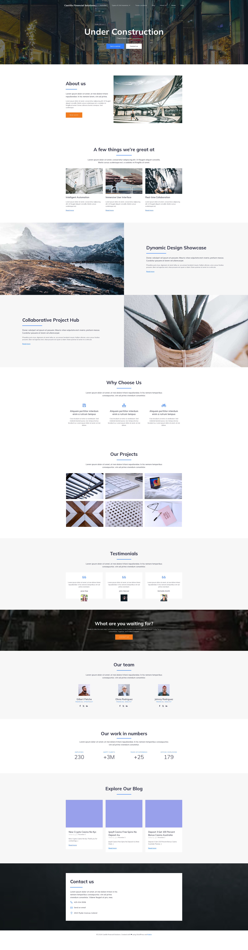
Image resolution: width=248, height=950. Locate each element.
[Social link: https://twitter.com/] (84, 706)
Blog (153, 5)
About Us (163, 5)
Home (173, 5)
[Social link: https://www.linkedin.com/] (87, 706)
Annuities (103, 5)
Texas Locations (141, 5)
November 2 (82, 834)
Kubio (150, 934)
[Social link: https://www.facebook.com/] (81, 706)
